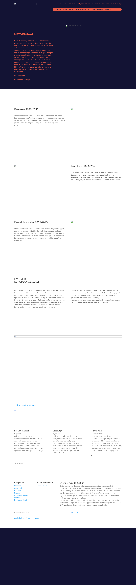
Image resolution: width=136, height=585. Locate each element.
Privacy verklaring (32, 518)
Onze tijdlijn (80, 9)
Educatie (91, 9)
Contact (108, 9)
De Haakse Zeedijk (21, 500)
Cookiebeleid (19, 518)
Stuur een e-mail (43, 486)
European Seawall (21, 495)
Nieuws (100, 9)
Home (59, 9)
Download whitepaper (26, 405)
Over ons (67, 9)
